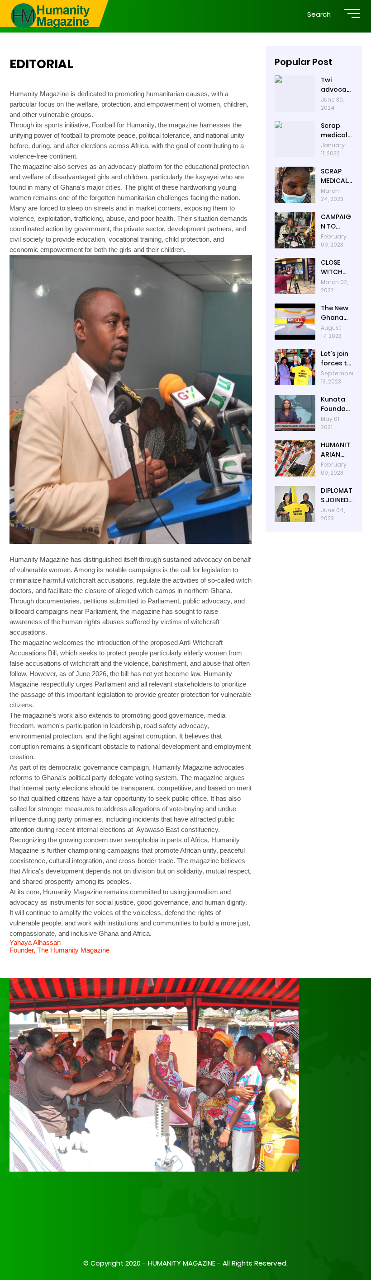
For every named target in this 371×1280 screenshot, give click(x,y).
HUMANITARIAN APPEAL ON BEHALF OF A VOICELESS (336, 449)
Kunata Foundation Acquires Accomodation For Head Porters (335, 404)
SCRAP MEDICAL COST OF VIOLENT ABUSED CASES (334, 176)
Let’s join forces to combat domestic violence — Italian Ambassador (336, 358)
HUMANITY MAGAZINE (181, 1263)
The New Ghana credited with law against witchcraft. (335, 313)
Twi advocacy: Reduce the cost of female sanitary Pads (336, 84)
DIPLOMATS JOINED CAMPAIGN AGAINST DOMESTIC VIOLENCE (336, 495)
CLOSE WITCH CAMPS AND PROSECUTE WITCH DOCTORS (336, 267)
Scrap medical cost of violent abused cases (334, 130)
